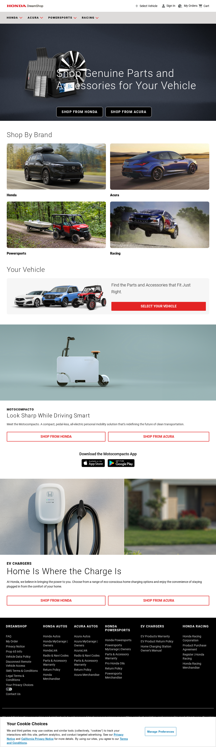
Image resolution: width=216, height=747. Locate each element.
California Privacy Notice (37, 739)
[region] (108, 732)
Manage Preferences (160, 731)
